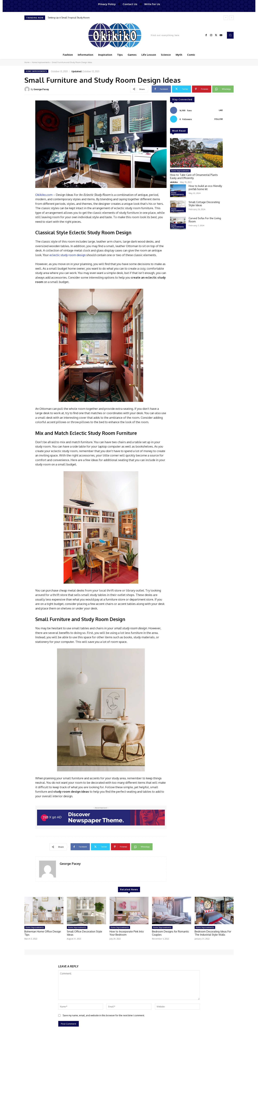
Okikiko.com (43, 195)
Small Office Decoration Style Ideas (84, 933)
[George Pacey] (27, 89)
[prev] (226, 17)
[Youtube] (221, 35)
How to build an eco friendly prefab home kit (205, 187)
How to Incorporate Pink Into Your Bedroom (127, 933)
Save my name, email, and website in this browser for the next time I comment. (104, 1015)
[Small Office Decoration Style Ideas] (86, 910)
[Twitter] (216, 35)
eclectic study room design (67, 255)
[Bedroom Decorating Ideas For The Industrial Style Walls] (214, 910)
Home (26, 62)
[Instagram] (211, 35)
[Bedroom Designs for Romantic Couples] (171, 910)
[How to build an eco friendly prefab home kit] (178, 190)
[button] (230, 35)
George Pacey (41, 89)
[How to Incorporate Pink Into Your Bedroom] (129, 910)
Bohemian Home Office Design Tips (42, 933)
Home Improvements (41, 62)
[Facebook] (206, 35)
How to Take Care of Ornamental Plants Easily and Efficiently (194, 176)
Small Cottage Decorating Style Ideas (204, 203)
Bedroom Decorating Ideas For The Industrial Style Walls (213, 933)
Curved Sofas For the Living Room (205, 220)
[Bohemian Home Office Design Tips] (43, 910)
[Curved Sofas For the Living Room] (178, 223)
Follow (218, 119)
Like (221, 110)
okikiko (174, 182)
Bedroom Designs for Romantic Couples (170, 933)
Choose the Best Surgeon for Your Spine (69, 17)
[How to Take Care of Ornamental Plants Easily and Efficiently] (196, 153)
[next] (231, 17)
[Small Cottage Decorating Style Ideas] (178, 207)
